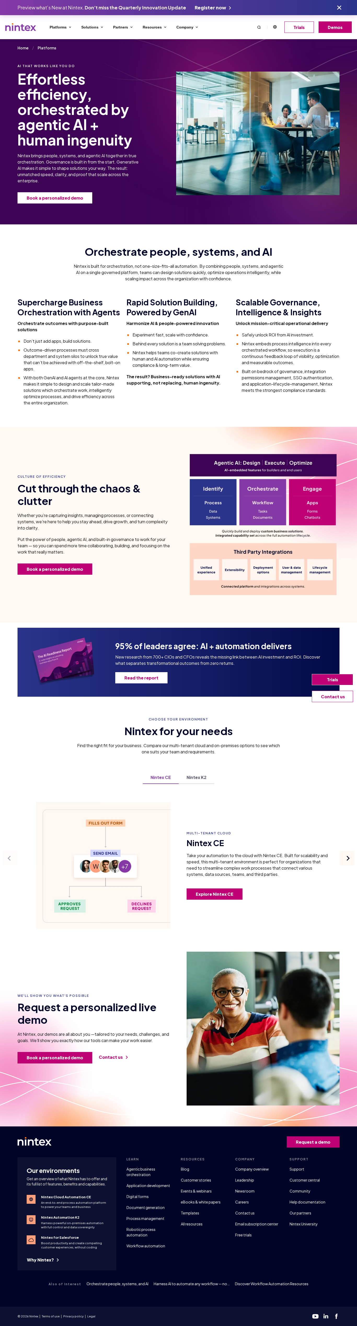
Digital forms (137, 1196)
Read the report (141, 678)
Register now (211, 7)
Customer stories (196, 1180)
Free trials (243, 1234)
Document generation (145, 1207)
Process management (145, 1218)
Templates (190, 1213)
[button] (259, 27)
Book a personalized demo (55, 198)
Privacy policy (73, 1316)
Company (184, 27)
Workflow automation (145, 1245)
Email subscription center (256, 1224)
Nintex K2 (196, 778)
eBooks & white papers (201, 1202)
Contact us (111, 1057)
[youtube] (315, 1316)
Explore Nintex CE (214, 894)
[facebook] (336, 1316)
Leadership (244, 1180)
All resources (192, 1224)
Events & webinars (196, 1191)
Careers (242, 1202)
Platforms (58, 27)
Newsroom (245, 1191)
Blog (185, 1169)
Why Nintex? (41, 1260)
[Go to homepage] (20, 27)
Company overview (252, 1169)
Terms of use (51, 1316)
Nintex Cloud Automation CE (66, 1197)
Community (300, 1191)
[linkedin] (326, 1316)
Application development (148, 1185)
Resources (152, 27)
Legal (91, 1316)
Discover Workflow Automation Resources (271, 1283)
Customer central (305, 1180)
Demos (335, 27)
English (275, 27)
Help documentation (307, 1202)
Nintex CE (161, 778)
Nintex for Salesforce (60, 1237)
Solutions (90, 27)
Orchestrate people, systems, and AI (117, 1283)
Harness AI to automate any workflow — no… (192, 1283)
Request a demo (313, 1142)
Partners (120, 27)
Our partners (300, 1213)
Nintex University (304, 1224)
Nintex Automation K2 (60, 1217)
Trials (299, 27)
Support (297, 1169)
